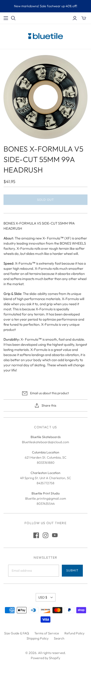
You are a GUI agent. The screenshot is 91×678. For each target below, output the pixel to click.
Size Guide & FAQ (16, 633)
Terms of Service (46, 633)
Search (59, 638)
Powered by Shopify (45, 658)
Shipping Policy (38, 638)
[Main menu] (6, 18)
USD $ (42, 597)
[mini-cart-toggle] (84, 18)
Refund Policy (74, 633)
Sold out (45, 199)
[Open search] (13, 18)
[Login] (74, 18)
